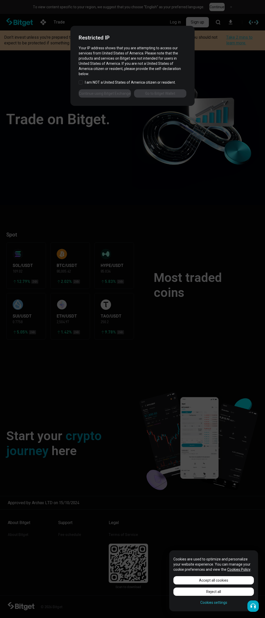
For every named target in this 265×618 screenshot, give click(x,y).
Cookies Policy (239, 569)
